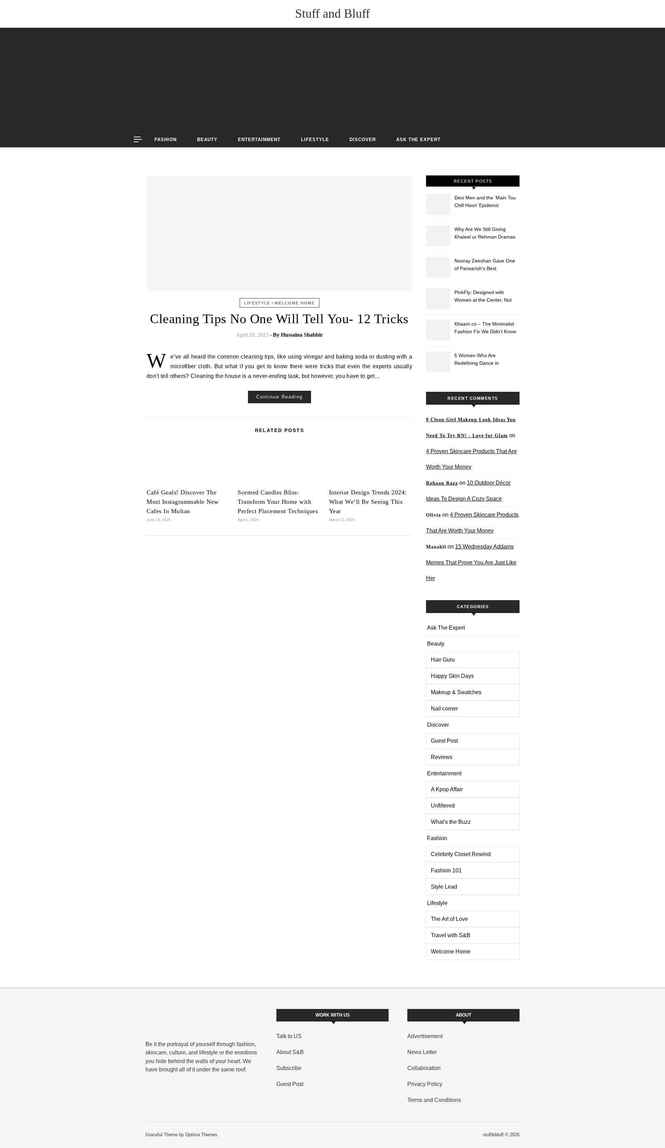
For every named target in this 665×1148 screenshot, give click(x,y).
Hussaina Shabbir (302, 335)
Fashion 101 (446, 870)
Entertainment (259, 139)
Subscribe (288, 1068)
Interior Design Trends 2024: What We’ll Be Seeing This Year (368, 502)
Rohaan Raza (442, 483)
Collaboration (424, 1068)
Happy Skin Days (452, 676)
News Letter (422, 1052)
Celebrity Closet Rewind (461, 854)
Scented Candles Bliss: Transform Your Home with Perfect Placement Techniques (278, 502)
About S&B (290, 1052)
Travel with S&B (450, 935)
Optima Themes (201, 1134)
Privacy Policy (424, 1084)
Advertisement (425, 1036)
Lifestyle (315, 139)
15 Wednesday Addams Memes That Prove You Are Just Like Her (471, 562)
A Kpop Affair (447, 789)
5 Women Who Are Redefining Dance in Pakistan (476, 360)
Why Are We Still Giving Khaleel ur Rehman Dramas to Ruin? (484, 233)
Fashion (165, 139)
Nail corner (444, 708)
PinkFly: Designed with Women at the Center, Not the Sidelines (483, 297)
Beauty (207, 139)
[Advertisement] (332, 79)
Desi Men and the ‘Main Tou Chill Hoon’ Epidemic (485, 201)
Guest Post (444, 741)
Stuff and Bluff (332, 13)
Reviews (441, 757)
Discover (362, 139)
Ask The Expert (418, 139)
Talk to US (289, 1036)
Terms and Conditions (434, 1100)
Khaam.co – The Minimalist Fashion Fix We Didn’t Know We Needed (485, 328)
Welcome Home (295, 303)
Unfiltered (443, 806)
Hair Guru (443, 660)
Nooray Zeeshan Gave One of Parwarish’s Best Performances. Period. (484, 265)
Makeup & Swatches (456, 692)
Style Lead (444, 887)
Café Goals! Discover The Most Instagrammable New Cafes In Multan (183, 502)
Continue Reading (279, 396)
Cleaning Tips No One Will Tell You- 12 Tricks (279, 318)
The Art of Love (449, 919)
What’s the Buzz (451, 822)
